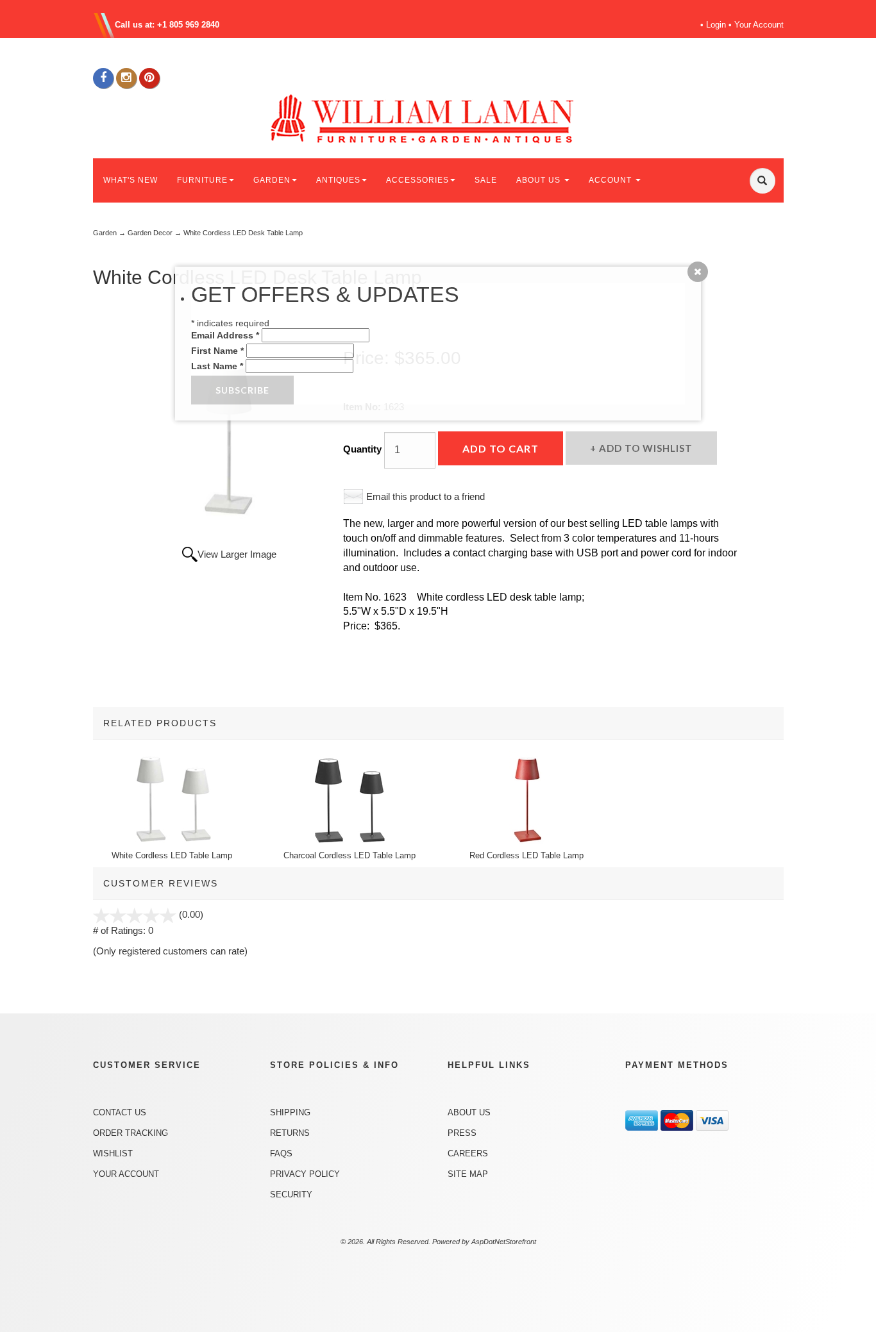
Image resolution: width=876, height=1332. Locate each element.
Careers (468, 1153)
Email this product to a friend (425, 496)
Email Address (225, 335)
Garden (105, 233)
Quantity (362, 449)
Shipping (290, 1112)
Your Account (759, 24)
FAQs (281, 1153)
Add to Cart (500, 448)
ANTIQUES (338, 180)
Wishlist (113, 1153)
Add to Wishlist (644, 448)
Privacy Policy (305, 1174)
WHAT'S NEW (130, 180)
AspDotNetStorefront (503, 1241)
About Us (469, 1112)
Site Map (468, 1174)
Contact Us (119, 1112)
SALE (486, 180)
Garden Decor (150, 233)
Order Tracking (130, 1133)
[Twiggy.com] (443, 117)
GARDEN (272, 180)
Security (291, 1194)
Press (462, 1133)
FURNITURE (202, 180)
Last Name (217, 366)
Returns (290, 1133)
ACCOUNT (611, 180)
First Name (217, 350)
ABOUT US (539, 180)
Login (716, 24)
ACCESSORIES (417, 180)
